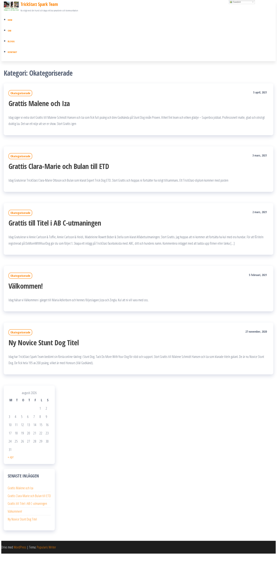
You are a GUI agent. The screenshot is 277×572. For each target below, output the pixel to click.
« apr (11, 456)
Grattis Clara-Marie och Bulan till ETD (58, 166)
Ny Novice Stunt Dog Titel (43, 342)
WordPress (20, 547)
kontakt (12, 52)
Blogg (11, 41)
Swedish (236, 2)
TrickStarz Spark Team (39, 4)
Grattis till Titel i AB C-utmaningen (54, 223)
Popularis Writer (46, 547)
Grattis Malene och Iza (39, 103)
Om (9, 30)
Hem (10, 19)
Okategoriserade (20, 93)
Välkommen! (25, 286)
